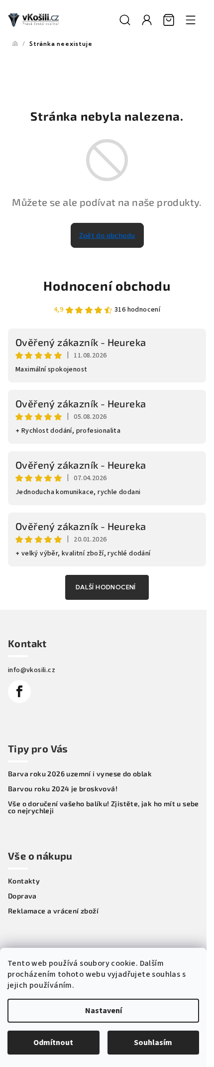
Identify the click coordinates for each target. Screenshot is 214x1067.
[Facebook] (19, 691)
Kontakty (24, 881)
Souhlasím (153, 1042)
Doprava (22, 895)
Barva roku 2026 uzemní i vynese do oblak (80, 773)
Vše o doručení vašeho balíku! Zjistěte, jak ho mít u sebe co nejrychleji (103, 807)
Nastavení (103, 1010)
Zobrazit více (107, 587)
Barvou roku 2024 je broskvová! (62, 788)
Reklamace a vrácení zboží (53, 910)
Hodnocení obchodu (107, 285)
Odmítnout (53, 1042)
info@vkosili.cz (31, 670)
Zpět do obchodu (107, 235)
